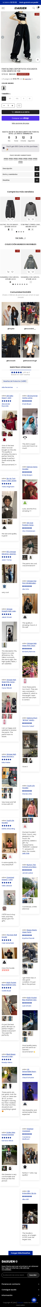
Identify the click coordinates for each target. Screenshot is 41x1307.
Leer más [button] (25, 853)
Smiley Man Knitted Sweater (8, 1133)
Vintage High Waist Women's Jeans (9, 756)
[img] (20, 372)
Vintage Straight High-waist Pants (9, 611)
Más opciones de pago (20, 123)
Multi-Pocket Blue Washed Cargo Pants (9, 984)
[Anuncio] (20, 2)
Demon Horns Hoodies (29, 468)
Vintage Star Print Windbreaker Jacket (29, 583)
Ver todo (19, 238)
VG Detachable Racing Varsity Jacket (29, 1071)
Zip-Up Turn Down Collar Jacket (9, 479)
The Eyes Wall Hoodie (9, 936)
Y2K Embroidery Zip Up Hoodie (29, 1193)
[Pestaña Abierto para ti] (34, 1300)
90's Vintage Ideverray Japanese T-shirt (9, 554)
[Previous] (2, 37)
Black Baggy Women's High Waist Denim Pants (9, 1056)
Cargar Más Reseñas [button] (20, 1253)
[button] (20, 79)
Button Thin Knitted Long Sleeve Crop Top (29, 867)
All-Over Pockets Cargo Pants (27, 525)
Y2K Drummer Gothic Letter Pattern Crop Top (30, 398)
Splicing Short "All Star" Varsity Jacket (29, 720)
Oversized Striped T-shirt (8, 878)
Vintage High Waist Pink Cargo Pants (29, 645)
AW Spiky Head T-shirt (7, 397)
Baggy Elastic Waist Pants (29, 931)
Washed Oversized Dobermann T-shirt (29, 1131)
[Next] (38, 37)
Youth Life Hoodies (28, 787)
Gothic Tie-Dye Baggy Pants (11, 224)
